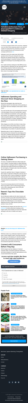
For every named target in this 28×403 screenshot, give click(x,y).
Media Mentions (4, 359)
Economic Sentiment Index (16, 293)
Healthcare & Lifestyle (20, 24)
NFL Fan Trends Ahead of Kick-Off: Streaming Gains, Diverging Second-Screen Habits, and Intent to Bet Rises (18, 318)
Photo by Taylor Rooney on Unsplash (21, 32)
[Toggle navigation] (24, 7)
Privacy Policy (18, 396)
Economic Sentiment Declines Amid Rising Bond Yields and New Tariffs (19, 297)
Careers (2, 370)
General (12, 23)
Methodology (4, 375)
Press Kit (3, 378)
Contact (2, 362)
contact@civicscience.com (17, 38)
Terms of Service (10, 396)
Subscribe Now (14, 341)
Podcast (2, 373)
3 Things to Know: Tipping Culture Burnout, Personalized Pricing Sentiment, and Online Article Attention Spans (18, 328)
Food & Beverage (5, 24)
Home (2, 357)
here (13, 51)
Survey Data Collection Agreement (14, 398)
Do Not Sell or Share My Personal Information (14, 400)
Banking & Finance (15, 324)
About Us (3, 368)
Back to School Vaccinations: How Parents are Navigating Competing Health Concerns (18, 307)
